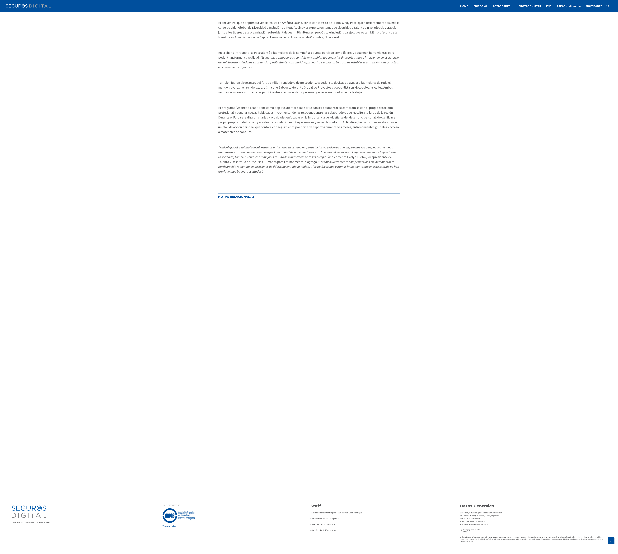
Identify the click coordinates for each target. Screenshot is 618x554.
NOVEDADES (594, 6)
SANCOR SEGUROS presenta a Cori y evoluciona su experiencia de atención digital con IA (286, 448)
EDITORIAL (480, 6)
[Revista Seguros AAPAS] (28, 6)
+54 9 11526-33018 (477, 521)
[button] (609, 6)
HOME (464, 6)
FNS (548, 6)
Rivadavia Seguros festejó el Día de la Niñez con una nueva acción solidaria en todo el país (287, 421)
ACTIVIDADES (501, 6)
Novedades (264, 315)
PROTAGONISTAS (530, 6)
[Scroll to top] (611, 540)
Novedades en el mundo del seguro (239, 315)
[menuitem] (464, 6)
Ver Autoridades (169, 526)
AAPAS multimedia (569, 6)
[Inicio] (29, 511)
